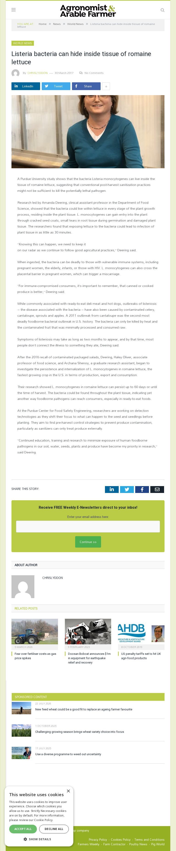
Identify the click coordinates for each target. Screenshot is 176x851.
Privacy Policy (98, 840)
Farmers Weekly (88, 844)
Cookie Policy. (43, 820)
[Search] (163, 10)
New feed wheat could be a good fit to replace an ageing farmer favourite (83, 709)
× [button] (68, 791)
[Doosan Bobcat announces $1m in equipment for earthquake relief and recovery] (88, 634)
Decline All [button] (54, 829)
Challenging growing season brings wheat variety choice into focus (79, 731)
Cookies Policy (121, 840)
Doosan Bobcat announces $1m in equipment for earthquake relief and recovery (89, 658)
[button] (39, 839)
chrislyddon (38, 72)
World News (22, 43)
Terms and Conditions (150, 840)
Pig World (158, 844)
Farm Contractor (114, 844)
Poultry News (138, 844)
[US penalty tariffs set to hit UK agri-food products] (141, 634)
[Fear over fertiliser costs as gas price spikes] (34, 634)
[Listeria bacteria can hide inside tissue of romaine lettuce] (88, 132)
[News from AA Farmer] (88, 9)
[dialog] (39, 816)
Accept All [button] (23, 829)
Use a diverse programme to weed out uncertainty (68, 754)
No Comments (94, 72)
